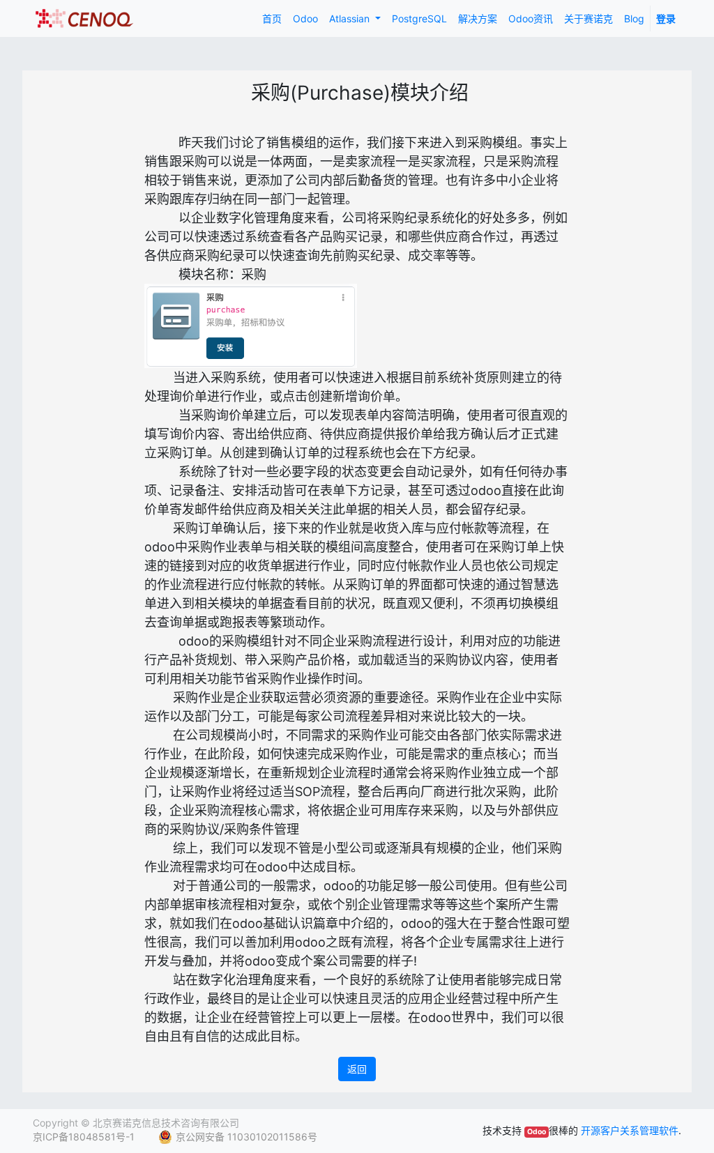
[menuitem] (272, 18)
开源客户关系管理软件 (629, 1130)
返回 (357, 1069)
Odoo (536, 1131)
